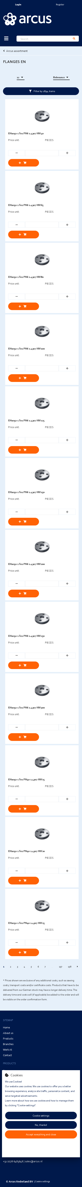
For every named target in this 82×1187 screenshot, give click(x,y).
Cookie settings (41, 1115)
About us (8, 1033)
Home (6, 1027)
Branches (8, 1044)
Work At (7, 1049)
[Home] (27, 19)
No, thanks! (41, 1124)
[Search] (74, 39)
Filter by (44, 91)
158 (69, 966)
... (52, 966)
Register (60, 4)
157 (60, 966)
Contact (7, 1055)
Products (8, 1038)
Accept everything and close (41, 1134)
